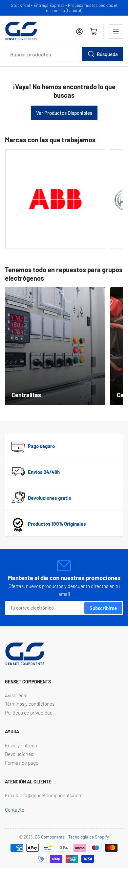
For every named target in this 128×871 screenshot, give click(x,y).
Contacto (14, 810)
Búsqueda (107, 54)
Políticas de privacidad (29, 713)
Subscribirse (103, 608)
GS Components (50, 837)
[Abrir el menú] (116, 31)
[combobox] (64, 54)
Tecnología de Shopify (88, 837)
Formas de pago (21, 763)
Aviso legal (16, 695)
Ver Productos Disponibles (64, 113)
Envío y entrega (21, 745)
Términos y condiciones (29, 704)
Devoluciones (19, 754)
